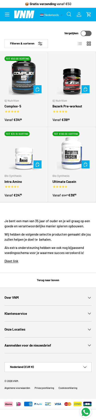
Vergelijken (71, 33)
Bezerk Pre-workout (67, 106)
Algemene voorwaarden (17, 387)
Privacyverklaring (44, 387)
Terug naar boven (48, 280)
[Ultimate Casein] (71, 150)
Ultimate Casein (64, 182)
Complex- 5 (12, 106)
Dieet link (11, 261)
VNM (15, 381)
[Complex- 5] (23, 75)
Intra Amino (13, 182)
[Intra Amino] (23, 150)
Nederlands (51, 14)
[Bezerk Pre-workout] (71, 75)
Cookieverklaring (67, 387)
